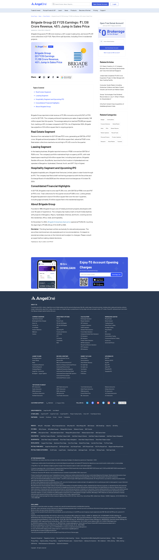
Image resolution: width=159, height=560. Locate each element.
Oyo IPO (107, 362)
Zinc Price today (72, 443)
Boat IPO (107, 364)
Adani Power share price (87, 389)
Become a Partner (85, 10)
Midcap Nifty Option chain (73, 432)
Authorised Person (109, 342)
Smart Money (35, 360)
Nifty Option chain (44, 432)
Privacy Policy (61, 532)
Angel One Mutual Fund (51, 446)
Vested (60, 417)
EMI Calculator (84, 349)
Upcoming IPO (60, 329)
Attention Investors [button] (38, 458)
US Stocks (59, 334)
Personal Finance (105, 137)
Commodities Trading (110, 336)
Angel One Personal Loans (65, 541)
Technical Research (37, 367)
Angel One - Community (38, 371)
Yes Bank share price (37, 395)
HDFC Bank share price (62, 387)
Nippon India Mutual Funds (116, 446)
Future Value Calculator (87, 332)
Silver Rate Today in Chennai (86, 439)
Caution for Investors (62, 543)
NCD (58, 342)
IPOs (107, 128)
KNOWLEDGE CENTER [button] (111, 316)
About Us (34, 323)
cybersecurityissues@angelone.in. (78, 526)
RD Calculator (84, 338)
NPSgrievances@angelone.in (38, 525)
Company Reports (36, 369)
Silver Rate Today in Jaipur (103, 439)
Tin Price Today (108, 443)
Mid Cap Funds (101, 450)
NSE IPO (107, 358)
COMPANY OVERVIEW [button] (38, 316)
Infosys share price (109, 389)
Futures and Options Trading (112, 338)
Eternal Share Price (85, 393)
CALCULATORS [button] (85, 316)
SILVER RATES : (35, 439)
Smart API (86, 413)
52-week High (84, 364)
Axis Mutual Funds (76, 446)
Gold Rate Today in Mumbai (48, 436)
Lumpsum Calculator (86, 325)
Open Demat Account (100, 4)
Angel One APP (44, 413)
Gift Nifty (115, 425)
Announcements (85, 360)
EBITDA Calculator (85, 342)
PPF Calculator (84, 347)
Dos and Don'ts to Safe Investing (65, 538)
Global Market (116, 124)
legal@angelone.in (74, 528)
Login (114, 4)
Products (74, 10)
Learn (60, 10)
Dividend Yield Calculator (87, 329)
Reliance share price (110, 387)
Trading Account (109, 323)
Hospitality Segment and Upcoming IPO (50, 99)
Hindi (102, 128)
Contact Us (35, 325)
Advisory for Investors (90, 541)
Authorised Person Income (63, 367)
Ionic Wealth (56, 410)
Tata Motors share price (38, 393)
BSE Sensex (91, 425)
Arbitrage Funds (83, 450)
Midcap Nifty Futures (66, 429)
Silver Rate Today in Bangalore (68, 439)
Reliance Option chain (88, 432)
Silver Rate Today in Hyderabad (49, 439)
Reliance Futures (78, 429)
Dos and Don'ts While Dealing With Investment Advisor (96, 538)
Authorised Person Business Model (65, 371)
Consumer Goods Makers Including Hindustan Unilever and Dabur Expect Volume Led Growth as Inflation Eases (112, 87)
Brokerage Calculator (86, 318)
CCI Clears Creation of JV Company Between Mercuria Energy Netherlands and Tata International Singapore (112, 68)
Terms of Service (71, 532)
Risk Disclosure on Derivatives (47, 543)
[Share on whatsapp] (44, 77)
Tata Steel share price (86, 387)
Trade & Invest (35, 10)
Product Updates (116, 137)
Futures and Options (62, 332)
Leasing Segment (42, 96)
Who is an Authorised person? (64, 362)
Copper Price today (46, 443)
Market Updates (105, 132)
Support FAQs (60, 403)
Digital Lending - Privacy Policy (48, 541)
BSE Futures (88, 429)
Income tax (108, 340)
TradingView (67, 417)
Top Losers (83, 371)
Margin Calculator (85, 321)
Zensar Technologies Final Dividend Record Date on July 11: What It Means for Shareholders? (112, 97)
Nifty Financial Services (58, 425)
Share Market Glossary (86, 362)
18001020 (50, 403)
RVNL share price (61, 391)
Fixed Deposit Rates (96, 413)
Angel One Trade (54, 413)
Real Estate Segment (43, 92)
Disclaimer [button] (34, 504)
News (66, 10)
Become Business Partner (63, 358)
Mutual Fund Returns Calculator (88, 345)
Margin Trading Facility (76, 413)
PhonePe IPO (108, 369)
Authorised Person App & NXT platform (66, 373)
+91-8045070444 (58, 526)
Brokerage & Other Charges (39, 321)
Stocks (58, 318)
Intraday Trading (109, 327)
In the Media (35, 327)
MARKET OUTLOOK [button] (86, 356)
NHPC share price (61, 389)
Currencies (59, 338)
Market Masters (115, 128)
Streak (54, 417)
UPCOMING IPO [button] (109, 356)
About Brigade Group (43, 106)
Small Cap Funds (72, 450)
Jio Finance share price (111, 393)
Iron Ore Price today (96, 443)
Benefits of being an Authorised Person (66, 364)
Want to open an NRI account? (112, 52)
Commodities (110, 119)
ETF (58, 336)
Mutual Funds (115, 132)
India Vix (108, 425)
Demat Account (109, 321)
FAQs (113, 538)
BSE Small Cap (100, 425)
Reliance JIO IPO (109, 360)
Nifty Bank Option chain (57, 432)
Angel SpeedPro (64, 413)
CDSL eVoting (111, 541)
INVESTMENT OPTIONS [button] (63, 316)
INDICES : (33, 425)
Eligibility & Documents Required (65, 369)
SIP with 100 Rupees (62, 323)
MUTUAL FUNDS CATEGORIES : (39, 450)
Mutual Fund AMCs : (37, 446)
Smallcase (48, 417)
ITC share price (108, 391)
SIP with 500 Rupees (62, 325)
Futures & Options (105, 124)
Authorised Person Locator (63, 377)
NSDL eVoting (120, 541)
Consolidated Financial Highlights (48, 103)
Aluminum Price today (60, 443)
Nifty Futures (42, 429)
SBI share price (60, 393)
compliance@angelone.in (72, 523)
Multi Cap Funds (110, 450)
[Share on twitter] (48, 77)
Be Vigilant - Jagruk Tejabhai (39, 373)
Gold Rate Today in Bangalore (115, 436)
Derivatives (108, 334)
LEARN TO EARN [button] (36, 356)
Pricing (95, 10)
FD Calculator (84, 336)
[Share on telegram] (39, 77)
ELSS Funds (53, 450)
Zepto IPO (107, 367)
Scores (78, 538)
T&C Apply (119, 538)
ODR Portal (34, 543)
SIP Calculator (84, 323)
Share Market (111, 141)
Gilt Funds (92, 450)
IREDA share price (36, 391)
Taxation (119, 141)
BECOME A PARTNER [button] (62, 356)
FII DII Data (83, 373)
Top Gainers (84, 369)
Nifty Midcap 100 (81, 425)
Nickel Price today (84, 443)
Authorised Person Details (63, 375)
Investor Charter (78, 541)
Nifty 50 (40, 425)
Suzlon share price (36, 389)
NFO (58, 327)
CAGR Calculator (85, 327)
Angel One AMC (47, 410)
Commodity (59, 340)
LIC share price (108, 395)
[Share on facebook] (53, 77)
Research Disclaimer (36, 538)
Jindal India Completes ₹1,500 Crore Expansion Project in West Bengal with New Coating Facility (112, 78)
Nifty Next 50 (71, 425)
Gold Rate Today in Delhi (63, 436)
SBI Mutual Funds (64, 446)
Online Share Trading (110, 325)
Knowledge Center (36, 358)
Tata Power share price (62, 395)
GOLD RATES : (35, 436)
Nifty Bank (47, 425)
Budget (102, 119)
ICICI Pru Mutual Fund (101, 446)
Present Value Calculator (87, 340)
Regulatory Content (49, 538)
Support (103, 10)
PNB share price (85, 391)
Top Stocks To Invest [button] (39, 385)
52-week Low (84, 367)
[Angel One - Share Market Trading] (39, 4)
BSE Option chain (100, 432)
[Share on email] (57, 77)
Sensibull (42, 417)
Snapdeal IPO (108, 371)
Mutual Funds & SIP (49, 10)
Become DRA (60, 360)
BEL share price (85, 395)
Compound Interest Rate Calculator (90, 334)
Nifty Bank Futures (53, 429)
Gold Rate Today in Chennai (79, 436)
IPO (106, 332)
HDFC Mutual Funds (88, 446)
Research (103, 141)
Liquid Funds (62, 450)
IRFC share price (36, 387)
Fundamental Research (38, 364)
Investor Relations (36, 329)
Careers (34, 334)
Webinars (34, 332)
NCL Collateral (102, 541)
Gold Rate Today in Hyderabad (97, 436)
